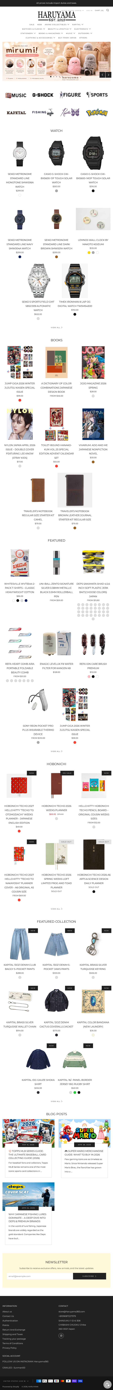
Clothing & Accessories (39, 38)
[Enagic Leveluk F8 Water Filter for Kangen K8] (56, 643)
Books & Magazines (49, 33)
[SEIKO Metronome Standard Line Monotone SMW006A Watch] (19, 153)
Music (69, 33)
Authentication (10, 1320)
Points (5, 1325)
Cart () (99, 10)
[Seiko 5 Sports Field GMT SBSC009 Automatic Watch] (38, 281)
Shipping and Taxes (12, 1334)
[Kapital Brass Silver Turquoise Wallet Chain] (19, 1001)
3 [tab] (56, 76)
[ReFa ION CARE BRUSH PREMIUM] (93, 643)
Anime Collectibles (56, 25)
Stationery (27, 33)
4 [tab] (59, 76)
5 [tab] (62, 76)
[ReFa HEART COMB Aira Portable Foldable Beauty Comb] (19, 643)
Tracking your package (14, 1338)
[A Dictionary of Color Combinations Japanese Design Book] (56, 362)
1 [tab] (50, 76)
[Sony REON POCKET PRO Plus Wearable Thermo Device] (38, 704)
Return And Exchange (13, 1329)
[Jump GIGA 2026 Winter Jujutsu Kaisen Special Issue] (19, 362)
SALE (31, 25)
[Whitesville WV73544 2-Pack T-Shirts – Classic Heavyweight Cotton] (19, 562)
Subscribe (88, 1276)
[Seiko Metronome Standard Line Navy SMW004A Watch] (19, 219)
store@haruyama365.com (72, 1311)
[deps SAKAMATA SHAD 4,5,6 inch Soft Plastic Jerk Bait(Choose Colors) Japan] (93, 562)
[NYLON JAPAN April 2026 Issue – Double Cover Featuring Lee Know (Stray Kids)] (19, 424)
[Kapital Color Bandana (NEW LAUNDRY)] (93, 1001)
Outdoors (84, 33)
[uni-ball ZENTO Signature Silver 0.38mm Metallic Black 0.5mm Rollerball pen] (56, 562)
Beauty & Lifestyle (58, 29)
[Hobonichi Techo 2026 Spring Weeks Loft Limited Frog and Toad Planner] (56, 854)
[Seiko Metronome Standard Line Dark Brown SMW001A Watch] (56, 219)
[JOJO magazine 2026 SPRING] (93, 362)
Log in (89, 10)
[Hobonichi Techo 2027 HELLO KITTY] (19, 785)
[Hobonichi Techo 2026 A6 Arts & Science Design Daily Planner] (94, 854)
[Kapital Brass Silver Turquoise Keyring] (93, 944)
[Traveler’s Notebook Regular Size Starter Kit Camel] (38, 490)
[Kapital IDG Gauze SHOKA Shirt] (38, 1059)
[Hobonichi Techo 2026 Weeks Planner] (56, 785)
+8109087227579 (67, 1316)
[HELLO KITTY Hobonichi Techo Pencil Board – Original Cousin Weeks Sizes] (94, 785)
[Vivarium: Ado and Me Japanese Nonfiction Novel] (93, 424)
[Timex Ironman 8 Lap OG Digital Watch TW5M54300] (75, 281)
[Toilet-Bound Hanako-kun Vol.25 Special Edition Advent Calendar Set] (56, 424)
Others (83, 38)
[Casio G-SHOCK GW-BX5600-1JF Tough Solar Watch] (56, 153)
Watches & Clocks (32, 29)
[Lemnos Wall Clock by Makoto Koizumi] (93, 219)
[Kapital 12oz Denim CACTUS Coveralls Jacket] (56, 1001)
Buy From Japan (67, 38)
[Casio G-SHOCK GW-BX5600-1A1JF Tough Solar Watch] (93, 153)
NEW (39, 25)
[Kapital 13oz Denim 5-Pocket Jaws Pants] (56, 944)
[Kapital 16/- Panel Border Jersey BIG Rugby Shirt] (75, 1059)
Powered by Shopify (10, 1387)
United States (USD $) (14, 1381)
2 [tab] (53, 76)
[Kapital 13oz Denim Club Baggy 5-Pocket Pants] (19, 944)
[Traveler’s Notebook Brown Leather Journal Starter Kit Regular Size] (75, 490)
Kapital (76, 25)
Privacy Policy (9, 1348)
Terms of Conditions (12, 1343)
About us (7, 1311)
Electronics (81, 29)
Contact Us (8, 1316)
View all (55, 327)
